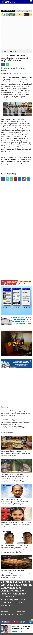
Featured (4, 407)
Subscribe (20, 614)
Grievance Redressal (7, 614)
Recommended (7, 433)
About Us (19, 609)
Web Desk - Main (8, 73)
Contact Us (4, 612)
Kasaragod (12, 51)
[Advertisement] (16, 32)
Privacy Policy (21, 612)
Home (4, 51)
